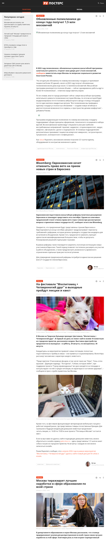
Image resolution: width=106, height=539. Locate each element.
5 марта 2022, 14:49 (42, 29)
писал (41, 140)
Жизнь (79, 9)
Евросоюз (40, 268)
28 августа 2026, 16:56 (43, 294)
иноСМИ (60, 268)
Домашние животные (53, 464)
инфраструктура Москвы (88, 148)
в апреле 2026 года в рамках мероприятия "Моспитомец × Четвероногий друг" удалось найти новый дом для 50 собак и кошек (67, 453)
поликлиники (60, 148)
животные (40, 464)
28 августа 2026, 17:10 (43, 173)
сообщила (40, 73)
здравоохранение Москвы (45, 148)
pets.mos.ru (65, 441)
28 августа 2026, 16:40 (43, 490)
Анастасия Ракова (72, 148)
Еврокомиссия (50, 268)
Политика (26, 9)
